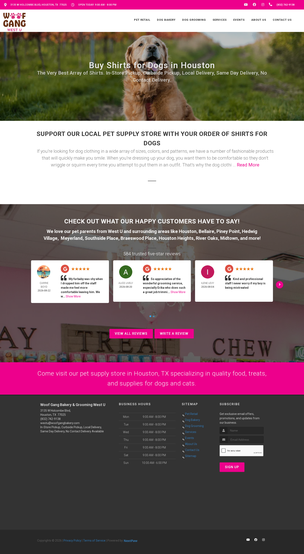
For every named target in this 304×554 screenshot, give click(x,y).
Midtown (229, 238)
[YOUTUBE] (246, 5)
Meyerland (72, 238)
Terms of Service (94, 540)
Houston (187, 231)
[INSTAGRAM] (263, 5)
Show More (73, 296)
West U (115, 231)
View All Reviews (131, 334)
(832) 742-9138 (50, 419)
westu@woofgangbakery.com (60, 423)
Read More (248, 164)
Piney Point (228, 231)
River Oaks (207, 238)
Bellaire (206, 231)
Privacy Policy (72, 540)
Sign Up (232, 467)
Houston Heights (176, 238)
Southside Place (101, 238)
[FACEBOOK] (254, 5)
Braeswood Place (139, 238)
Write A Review (174, 334)
